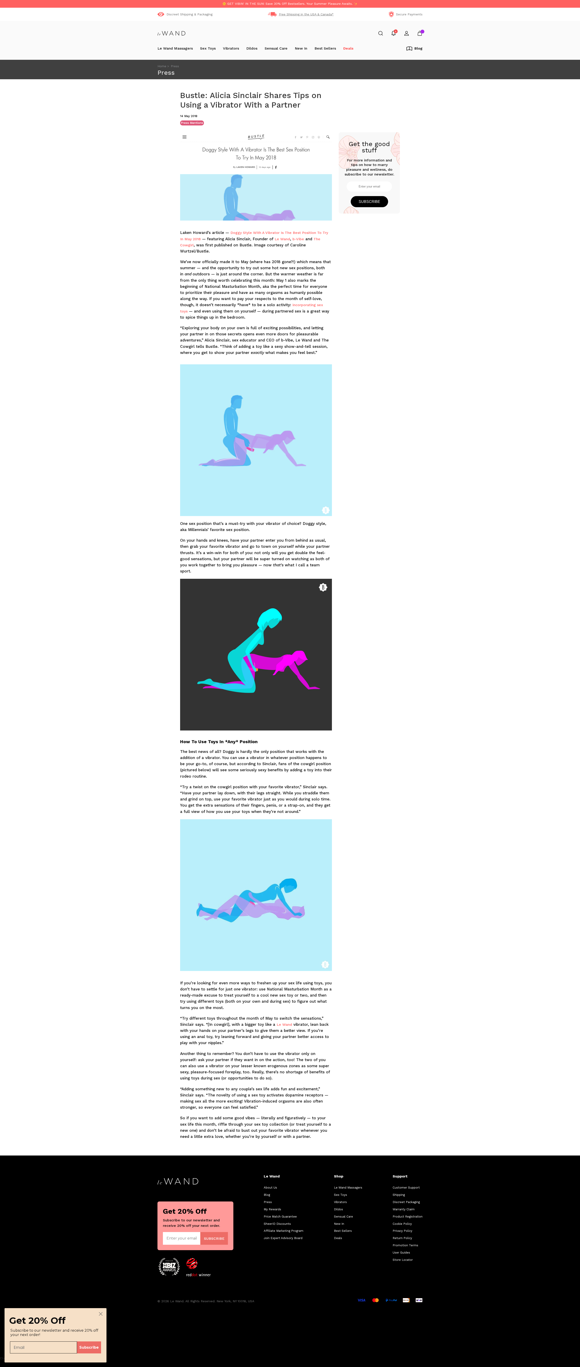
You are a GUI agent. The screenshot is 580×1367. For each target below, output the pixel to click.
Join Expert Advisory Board (283, 1238)
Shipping (399, 1194)
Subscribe (369, 202)
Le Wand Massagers (175, 48)
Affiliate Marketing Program (283, 1230)
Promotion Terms (405, 1245)
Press (268, 1202)
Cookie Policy (402, 1223)
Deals (348, 48)
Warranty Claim (404, 1209)
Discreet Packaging (406, 1202)
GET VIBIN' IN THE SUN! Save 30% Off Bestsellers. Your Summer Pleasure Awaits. (290, 3)
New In (301, 48)
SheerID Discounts (277, 1223)
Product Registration (408, 1216)
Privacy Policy (402, 1230)
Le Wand (282, 239)
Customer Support (406, 1187)
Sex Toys (208, 48)
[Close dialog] (101, 1314)
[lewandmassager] (171, 33)
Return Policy (402, 1238)
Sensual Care (276, 48)
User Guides (401, 1252)
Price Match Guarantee (280, 1216)
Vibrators (231, 48)
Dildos (251, 48)
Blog (267, 1194)
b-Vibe (298, 239)
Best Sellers (325, 48)
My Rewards (272, 1209)
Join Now (214, 1238)
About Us (270, 1187)
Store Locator (403, 1259)
